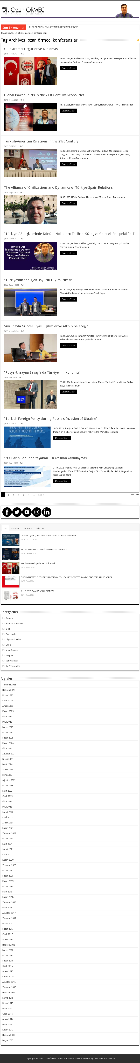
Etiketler (40, 528)
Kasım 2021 (7, 828)
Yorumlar (27, 528)
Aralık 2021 (7, 822)
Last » (41, 494)
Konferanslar (12, 660)
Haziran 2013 (8, 1035)
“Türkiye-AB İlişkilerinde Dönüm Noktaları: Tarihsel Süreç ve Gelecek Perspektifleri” (69, 234)
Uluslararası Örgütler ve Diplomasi (31, 49)
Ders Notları (11, 634)
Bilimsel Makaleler (14, 623)
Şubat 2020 (7, 875)
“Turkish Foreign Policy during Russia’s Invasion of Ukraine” (50, 419)
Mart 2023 (7, 791)
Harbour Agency (107, 1058)
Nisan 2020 (7, 870)
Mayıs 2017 (7, 923)
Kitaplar (9, 655)
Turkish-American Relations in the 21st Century (41, 141)
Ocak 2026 (7, 700)
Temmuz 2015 (9, 987)
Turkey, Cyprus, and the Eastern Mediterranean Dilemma (48, 535)
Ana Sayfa (8, 33)
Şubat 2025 (7, 737)
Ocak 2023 (7, 796)
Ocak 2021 (7, 854)
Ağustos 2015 (9, 982)
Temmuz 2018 (9, 902)
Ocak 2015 (7, 1013)
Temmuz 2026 (9, 684)
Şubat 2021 (7, 849)
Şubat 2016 (7, 960)
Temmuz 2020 (9, 865)
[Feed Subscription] (138, 40)
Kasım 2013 (7, 1029)
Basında (9, 618)
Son (5, 528)
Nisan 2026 (7, 695)
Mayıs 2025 (7, 727)
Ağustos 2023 (9, 780)
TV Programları (13, 666)
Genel (8, 644)
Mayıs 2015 (7, 998)
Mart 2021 (7, 844)
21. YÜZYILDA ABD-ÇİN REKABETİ (37, 591)
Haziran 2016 (8, 944)
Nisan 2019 (7, 886)
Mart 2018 (7, 907)
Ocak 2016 (7, 966)
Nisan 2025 (7, 732)
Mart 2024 (7, 764)
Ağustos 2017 (9, 913)
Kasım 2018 (7, 897)
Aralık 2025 (7, 706)
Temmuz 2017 (9, 918)
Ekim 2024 (7, 748)
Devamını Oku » (68, 68)
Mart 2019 (7, 891)
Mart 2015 (7, 1008)
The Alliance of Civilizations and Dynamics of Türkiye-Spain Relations (58, 187)
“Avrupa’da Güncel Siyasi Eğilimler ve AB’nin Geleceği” (46, 326)
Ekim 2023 (7, 775)
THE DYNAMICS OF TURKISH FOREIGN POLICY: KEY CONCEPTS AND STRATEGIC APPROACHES (66, 577)
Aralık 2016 (7, 939)
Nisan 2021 (7, 838)
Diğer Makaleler (13, 639)
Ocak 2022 (7, 817)
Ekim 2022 (7, 801)
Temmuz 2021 (9, 833)
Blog (8, 629)
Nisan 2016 (7, 955)
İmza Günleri (12, 650)
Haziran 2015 (8, 992)
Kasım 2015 (7, 976)
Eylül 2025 (7, 722)
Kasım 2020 (7, 860)
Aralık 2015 (7, 971)
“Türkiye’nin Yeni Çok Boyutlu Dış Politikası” (38, 280)
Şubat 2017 (7, 929)
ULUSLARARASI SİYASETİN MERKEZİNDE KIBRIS (53, 27)
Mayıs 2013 (7, 1040)
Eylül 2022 (7, 806)
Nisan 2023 (7, 785)
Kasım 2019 (7, 881)
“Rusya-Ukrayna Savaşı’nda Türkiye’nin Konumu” (42, 372)
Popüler (15, 528)
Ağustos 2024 (9, 753)
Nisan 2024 (7, 759)
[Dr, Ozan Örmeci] (70, 10)
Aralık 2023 (7, 769)
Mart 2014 (7, 1024)
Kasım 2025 (7, 711)
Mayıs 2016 (7, 950)
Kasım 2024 (7, 743)
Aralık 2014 (7, 1019)
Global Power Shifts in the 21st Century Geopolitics (44, 95)
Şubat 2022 (7, 812)
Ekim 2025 (7, 716)
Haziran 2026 (8, 690)
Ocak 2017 (7, 934)
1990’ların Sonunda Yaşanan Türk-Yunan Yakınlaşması (46, 458)
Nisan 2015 (7, 1003)
